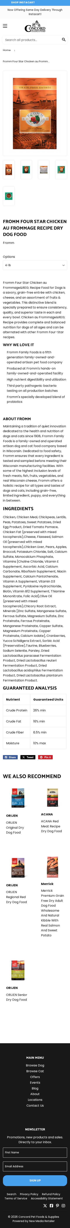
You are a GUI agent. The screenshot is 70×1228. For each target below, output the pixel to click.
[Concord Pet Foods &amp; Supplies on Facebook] (51, 1206)
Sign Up (35, 1180)
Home (7, 50)
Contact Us (35, 1105)
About (35, 1094)
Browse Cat (35, 1071)
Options (9, 257)
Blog (35, 1088)
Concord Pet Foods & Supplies (38, 1217)
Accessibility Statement (47, 1198)
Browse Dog (35, 1065)
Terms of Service (15, 1198)
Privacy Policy (29, 1194)
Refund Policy (51, 1194)
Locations (35, 1100)
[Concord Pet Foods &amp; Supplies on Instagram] (63, 1206)
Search (11, 1194)
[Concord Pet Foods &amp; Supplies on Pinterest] (57, 1206)
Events (35, 1082)
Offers (35, 1077)
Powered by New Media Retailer (34, 1221)
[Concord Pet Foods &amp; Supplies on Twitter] (45, 1206)
